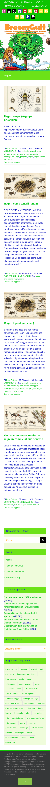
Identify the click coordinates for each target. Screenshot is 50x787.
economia (9, 689)
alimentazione (11, 669)
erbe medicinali (11, 694)
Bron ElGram (11, 148)
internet (31, 708)
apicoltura (9, 674)
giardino (41, 703)
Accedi (9, 560)
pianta (22, 723)
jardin (40, 708)
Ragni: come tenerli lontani (21, 203)
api (41, 669)
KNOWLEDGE (27, 502)
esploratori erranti (12, 703)
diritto (37, 684)
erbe (19, 689)
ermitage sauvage (11, 157)
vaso (32, 737)
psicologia (24, 728)
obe (27, 713)
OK (25, 781)
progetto (23, 157)
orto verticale (10, 723)
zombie (36, 505)
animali (33, 151)
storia (29, 733)
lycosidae (24, 388)
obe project (37, 713)
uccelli (23, 737)
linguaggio (18, 713)
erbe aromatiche (31, 689)
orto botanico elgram (35, 718)
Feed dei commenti (15, 572)
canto (21, 679)
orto (7, 718)
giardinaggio (29, 703)
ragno (30, 157)
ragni (16, 279)
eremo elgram (17, 154)
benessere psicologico (26, 674)
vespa (29, 505)
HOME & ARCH (23, 276)
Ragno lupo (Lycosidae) (19, 323)
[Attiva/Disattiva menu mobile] (44, 36)
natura (17, 505)
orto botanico (17, 718)
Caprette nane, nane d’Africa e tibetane (22, 597)
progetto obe (10, 728)
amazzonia (8, 505)
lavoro (8, 713)
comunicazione (25, 684)
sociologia (19, 733)
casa (38, 276)
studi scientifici (11, 737)
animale (25, 151)
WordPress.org (13, 578)
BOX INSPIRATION (12, 502)
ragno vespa (39, 157)
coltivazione (10, 684)
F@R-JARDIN (10, 276)
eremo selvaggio (31, 154)
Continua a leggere (12, 162)
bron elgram (10, 679)
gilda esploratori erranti (15, 708)
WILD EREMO (10, 151)
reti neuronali (37, 728)
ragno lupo (8, 391)
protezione (8, 279)
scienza (8, 733)
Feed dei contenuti (14, 566)
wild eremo (8, 159)
